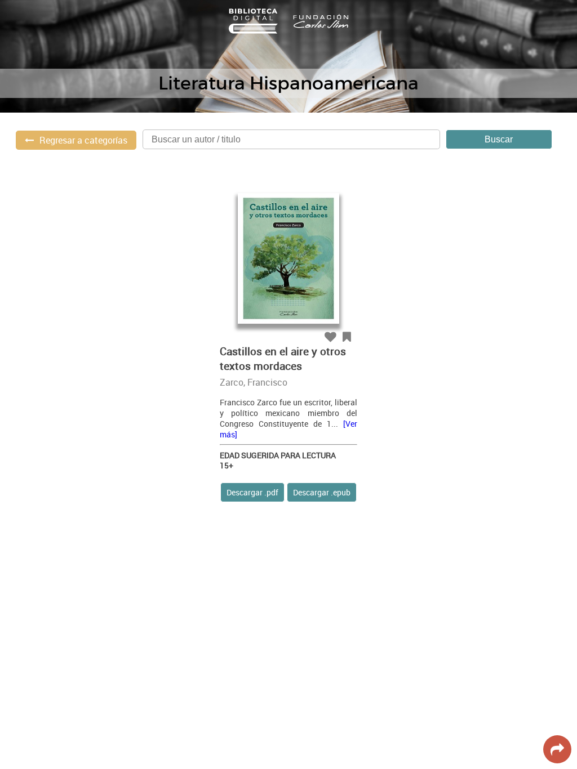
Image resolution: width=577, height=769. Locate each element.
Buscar (499, 139)
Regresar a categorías (83, 140)
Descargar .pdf (252, 492)
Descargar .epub (321, 492)
